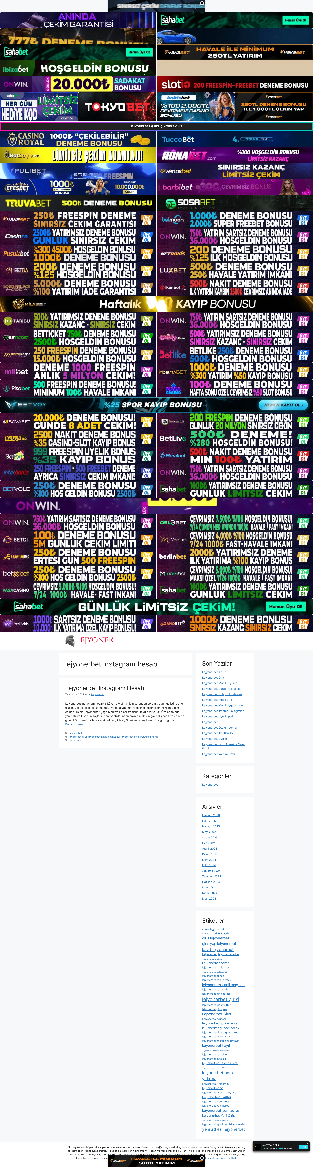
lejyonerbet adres (228, 954)
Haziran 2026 (211, 815)
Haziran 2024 (211, 882)
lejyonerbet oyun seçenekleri (214, 1068)
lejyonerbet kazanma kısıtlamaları (216, 1051)
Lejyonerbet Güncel (214, 1018)
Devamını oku (74, 724)
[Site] (78, 219)
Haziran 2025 (211, 826)
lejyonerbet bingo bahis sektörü (215, 972)
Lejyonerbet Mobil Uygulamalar (222, 705)
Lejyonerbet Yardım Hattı (218, 754)
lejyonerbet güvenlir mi (216, 1036)
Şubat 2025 (209, 837)
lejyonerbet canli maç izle (223, 985)
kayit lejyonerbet (218, 949)
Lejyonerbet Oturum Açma (219, 727)
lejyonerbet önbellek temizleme (215, 1120)
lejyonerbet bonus (213, 975)
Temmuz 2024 (211, 876)
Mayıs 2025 (209, 832)
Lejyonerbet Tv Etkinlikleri (219, 733)
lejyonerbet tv (212, 1088)
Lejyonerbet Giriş (213, 677)
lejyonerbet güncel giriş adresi (220, 1032)
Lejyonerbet (75, 733)
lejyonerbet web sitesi (215, 1101)
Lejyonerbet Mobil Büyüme (219, 683)
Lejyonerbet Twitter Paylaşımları (223, 711)
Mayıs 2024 (209, 887)
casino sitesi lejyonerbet (216, 933)
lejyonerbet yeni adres (215, 1105)
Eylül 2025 (209, 820)
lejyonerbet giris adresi (216, 993)
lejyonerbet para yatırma (217, 1075)
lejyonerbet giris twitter (216, 1005)
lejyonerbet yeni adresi (221, 1110)
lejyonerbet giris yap (214, 1009)
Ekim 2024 (209, 859)
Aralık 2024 (209, 848)
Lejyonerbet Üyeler (214, 738)
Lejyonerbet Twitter (216, 1097)
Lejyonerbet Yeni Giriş (218, 1116)
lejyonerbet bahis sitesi (216, 967)
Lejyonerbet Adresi (214, 672)
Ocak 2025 (209, 843)
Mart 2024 (209, 898)
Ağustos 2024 (211, 870)
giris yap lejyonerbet (219, 943)
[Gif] (156, 304)
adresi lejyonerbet (213, 929)
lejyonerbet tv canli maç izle (219, 1092)
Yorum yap (75, 740)
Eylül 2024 (209, 865)
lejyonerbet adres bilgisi (212, 959)
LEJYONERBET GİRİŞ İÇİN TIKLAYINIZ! (156, 126)
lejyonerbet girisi (78, 736)
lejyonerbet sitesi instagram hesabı (140, 736)
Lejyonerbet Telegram (215, 1083)
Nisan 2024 (209, 893)
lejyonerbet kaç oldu (214, 1054)
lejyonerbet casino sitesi (216, 989)
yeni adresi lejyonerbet (223, 1129)
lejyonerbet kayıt (216, 1045)
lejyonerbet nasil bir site (220, 1063)
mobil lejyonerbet (235, 1124)
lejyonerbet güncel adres (220, 1023)
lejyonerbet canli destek (216, 980)
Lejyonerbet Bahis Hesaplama (221, 688)
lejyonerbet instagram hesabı (104, 736)
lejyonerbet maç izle (214, 1058)
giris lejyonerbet (215, 938)
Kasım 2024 (210, 854)
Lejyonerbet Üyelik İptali (218, 716)
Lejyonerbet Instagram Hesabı (105, 687)
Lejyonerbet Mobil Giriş (217, 699)
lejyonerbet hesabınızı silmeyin (220, 1040)
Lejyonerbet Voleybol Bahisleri (222, 694)
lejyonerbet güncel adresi (221, 1028)
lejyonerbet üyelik (213, 1124)
